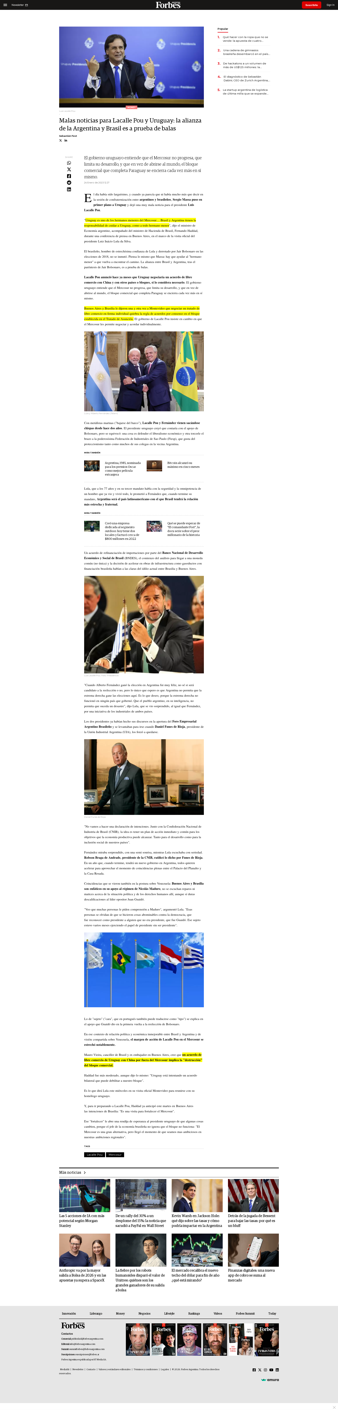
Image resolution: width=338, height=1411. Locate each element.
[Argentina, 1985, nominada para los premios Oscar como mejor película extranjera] (92, 465)
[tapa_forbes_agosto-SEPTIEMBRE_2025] (266, 1339)
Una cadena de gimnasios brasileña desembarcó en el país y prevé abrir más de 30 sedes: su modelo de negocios (246, 52)
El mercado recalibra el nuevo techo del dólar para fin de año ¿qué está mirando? (195, 1275)
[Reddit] (69, 183)
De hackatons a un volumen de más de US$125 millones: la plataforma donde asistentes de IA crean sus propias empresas (245, 65)
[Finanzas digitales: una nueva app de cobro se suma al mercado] (253, 1250)
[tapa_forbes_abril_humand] (163, 1339)
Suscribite (311, 5)
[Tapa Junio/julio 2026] (138, 1339)
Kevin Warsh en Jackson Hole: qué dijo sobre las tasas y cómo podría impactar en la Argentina (197, 1221)
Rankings (194, 1313)
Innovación (69, 1313)
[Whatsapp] (69, 163)
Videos (218, 1313)
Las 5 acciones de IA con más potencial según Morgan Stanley (81, 1221)
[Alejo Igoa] (189, 1339)
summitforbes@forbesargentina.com (87, 1349)
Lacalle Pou (94, 1154)
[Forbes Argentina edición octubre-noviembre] (241, 1339)
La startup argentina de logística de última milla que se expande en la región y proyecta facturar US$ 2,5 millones (245, 91)
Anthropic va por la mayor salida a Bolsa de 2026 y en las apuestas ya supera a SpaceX (82, 1275)
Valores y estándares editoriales (115, 1369)
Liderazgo (96, 1313)
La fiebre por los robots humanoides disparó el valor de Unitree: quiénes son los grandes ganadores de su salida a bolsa (140, 1280)
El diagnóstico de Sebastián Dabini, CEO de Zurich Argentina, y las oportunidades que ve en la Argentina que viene (247, 78)
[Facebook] (69, 176)
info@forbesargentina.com (82, 1344)
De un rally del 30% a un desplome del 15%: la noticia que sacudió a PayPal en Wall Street (140, 1221)
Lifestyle (169, 1313)
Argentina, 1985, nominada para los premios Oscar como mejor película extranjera (123, 469)
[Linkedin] (69, 189)
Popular (223, 28)
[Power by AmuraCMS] (270, 1379)
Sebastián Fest (68, 136)
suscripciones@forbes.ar (87, 1354)
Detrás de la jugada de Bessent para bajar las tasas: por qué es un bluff (251, 1221)
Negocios (145, 1313)
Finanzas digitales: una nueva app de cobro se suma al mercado (251, 1275)
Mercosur (115, 1154)
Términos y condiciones (146, 1369)
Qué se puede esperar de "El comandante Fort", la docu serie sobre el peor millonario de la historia (183, 529)
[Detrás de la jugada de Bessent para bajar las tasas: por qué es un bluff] (253, 1195)
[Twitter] (69, 169)
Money (120, 1313)
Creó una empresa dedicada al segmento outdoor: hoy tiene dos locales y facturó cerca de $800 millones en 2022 (122, 531)
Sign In (330, 4)
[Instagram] (265, 1370)
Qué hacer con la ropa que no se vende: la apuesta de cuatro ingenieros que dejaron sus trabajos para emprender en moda (245, 39)
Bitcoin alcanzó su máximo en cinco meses (183, 465)
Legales (165, 1369)
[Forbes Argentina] (169, 5)
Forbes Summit (245, 1313)
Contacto (91, 1369)
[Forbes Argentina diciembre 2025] (215, 1339)
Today (272, 1313)
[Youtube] (271, 1370)
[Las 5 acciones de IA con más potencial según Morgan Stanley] (84, 1195)
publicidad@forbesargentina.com (87, 1339)
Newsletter (77, 1369)
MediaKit (64, 1369)
